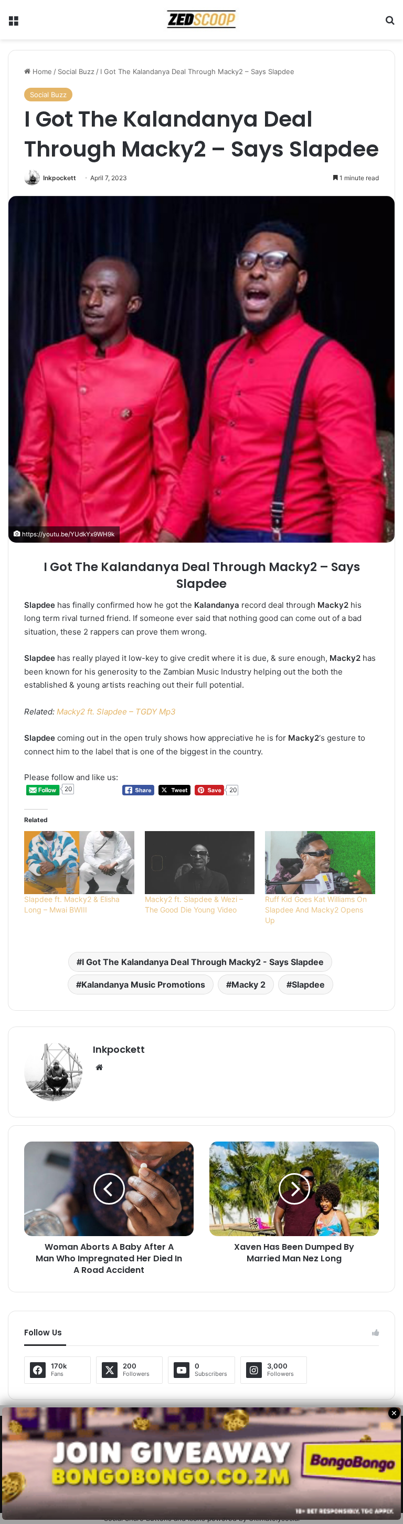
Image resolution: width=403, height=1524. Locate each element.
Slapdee (308, 984)
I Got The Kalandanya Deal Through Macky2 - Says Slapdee (203, 962)
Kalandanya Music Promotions (143, 984)
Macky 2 (248, 984)
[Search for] (390, 23)
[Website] (99, 1067)
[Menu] (13, 23)
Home (41, 71)
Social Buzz (76, 71)
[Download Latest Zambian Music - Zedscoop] (201, 19)
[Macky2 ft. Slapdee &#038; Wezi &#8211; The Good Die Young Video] (200, 862)
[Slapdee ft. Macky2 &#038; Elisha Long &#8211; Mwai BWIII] (79, 862)
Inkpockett (59, 178)
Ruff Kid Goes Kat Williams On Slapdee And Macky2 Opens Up (316, 910)
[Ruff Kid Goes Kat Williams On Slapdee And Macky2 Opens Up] (320, 862)
